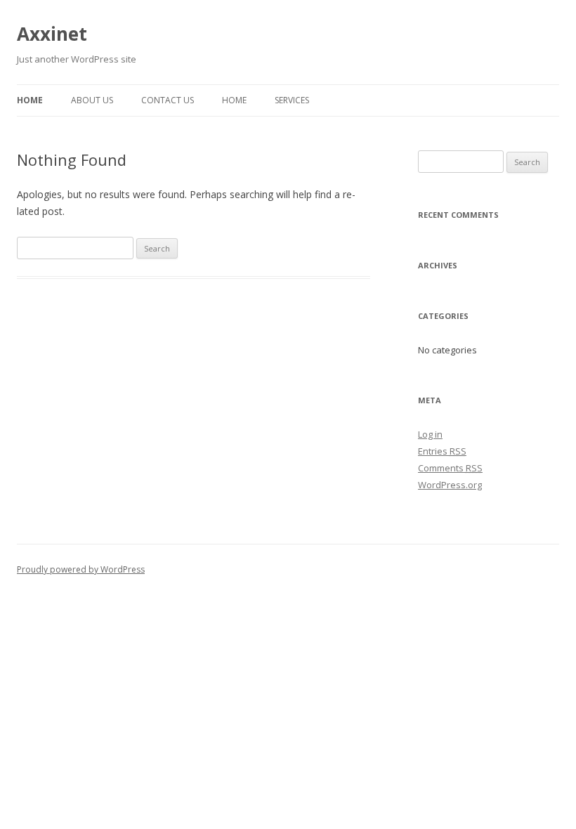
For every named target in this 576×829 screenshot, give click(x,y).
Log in (430, 434)
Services (292, 100)
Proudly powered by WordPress (81, 569)
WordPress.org (450, 484)
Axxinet (52, 33)
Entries (442, 451)
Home (30, 100)
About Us (92, 100)
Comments (450, 468)
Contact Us (167, 100)
